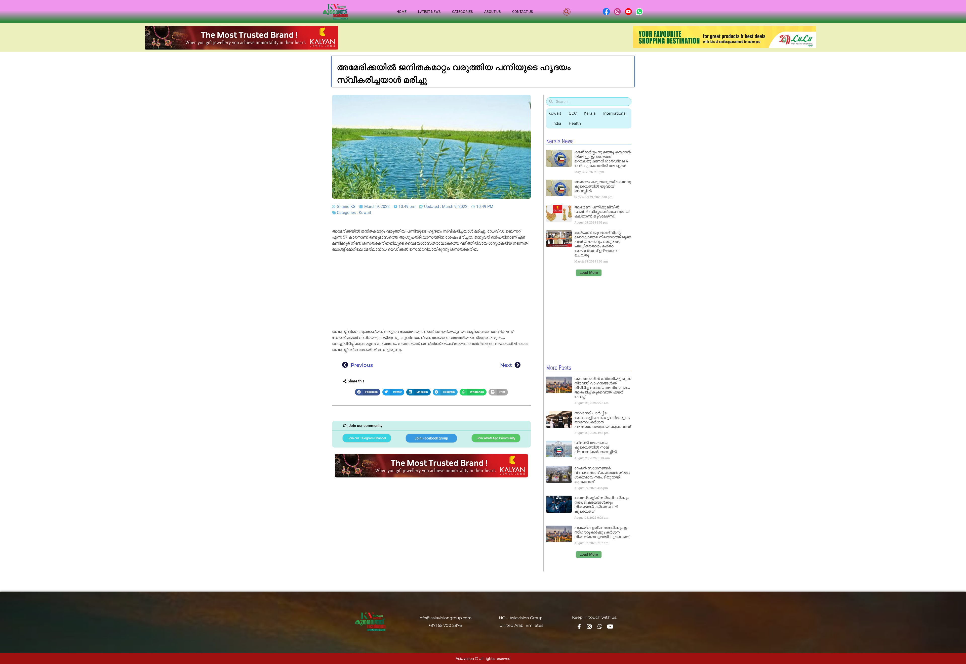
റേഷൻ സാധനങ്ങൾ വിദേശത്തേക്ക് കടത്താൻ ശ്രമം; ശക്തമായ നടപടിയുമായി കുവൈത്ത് (602, 475)
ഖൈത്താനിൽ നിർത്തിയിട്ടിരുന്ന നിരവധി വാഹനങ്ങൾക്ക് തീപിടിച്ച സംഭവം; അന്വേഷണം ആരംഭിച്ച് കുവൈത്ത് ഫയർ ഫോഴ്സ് (602, 387)
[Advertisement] (431, 291)
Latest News (429, 12)
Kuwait (365, 212)
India (556, 123)
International (615, 113)
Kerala (590, 113)
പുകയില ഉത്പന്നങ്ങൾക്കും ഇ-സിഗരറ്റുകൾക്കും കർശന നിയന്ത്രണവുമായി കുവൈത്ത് (601, 532)
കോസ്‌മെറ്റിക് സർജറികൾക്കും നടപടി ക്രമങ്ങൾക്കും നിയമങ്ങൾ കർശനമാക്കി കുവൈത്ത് (601, 504)
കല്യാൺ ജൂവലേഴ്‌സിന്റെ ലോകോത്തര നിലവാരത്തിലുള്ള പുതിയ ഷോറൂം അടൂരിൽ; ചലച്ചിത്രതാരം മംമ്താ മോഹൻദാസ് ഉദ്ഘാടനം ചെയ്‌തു (602, 243)
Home (401, 12)
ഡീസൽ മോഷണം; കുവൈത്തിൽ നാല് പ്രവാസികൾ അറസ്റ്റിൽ (595, 447)
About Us (492, 12)
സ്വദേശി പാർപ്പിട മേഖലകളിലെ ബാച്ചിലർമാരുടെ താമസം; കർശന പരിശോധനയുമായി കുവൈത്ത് (602, 420)
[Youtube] (610, 626)
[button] (567, 12)
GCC (573, 113)
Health (575, 123)
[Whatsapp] (599, 626)
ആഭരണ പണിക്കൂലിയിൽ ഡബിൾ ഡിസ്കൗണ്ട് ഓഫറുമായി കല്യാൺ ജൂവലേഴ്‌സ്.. (602, 211)
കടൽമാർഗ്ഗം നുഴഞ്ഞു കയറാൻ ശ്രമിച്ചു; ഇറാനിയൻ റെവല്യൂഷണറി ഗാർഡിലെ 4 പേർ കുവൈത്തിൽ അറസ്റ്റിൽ (602, 159)
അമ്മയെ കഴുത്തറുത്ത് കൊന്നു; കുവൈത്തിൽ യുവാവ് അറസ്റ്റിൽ (602, 186)
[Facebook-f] (579, 626)
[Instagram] (589, 626)
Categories (462, 12)
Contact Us (522, 12)
